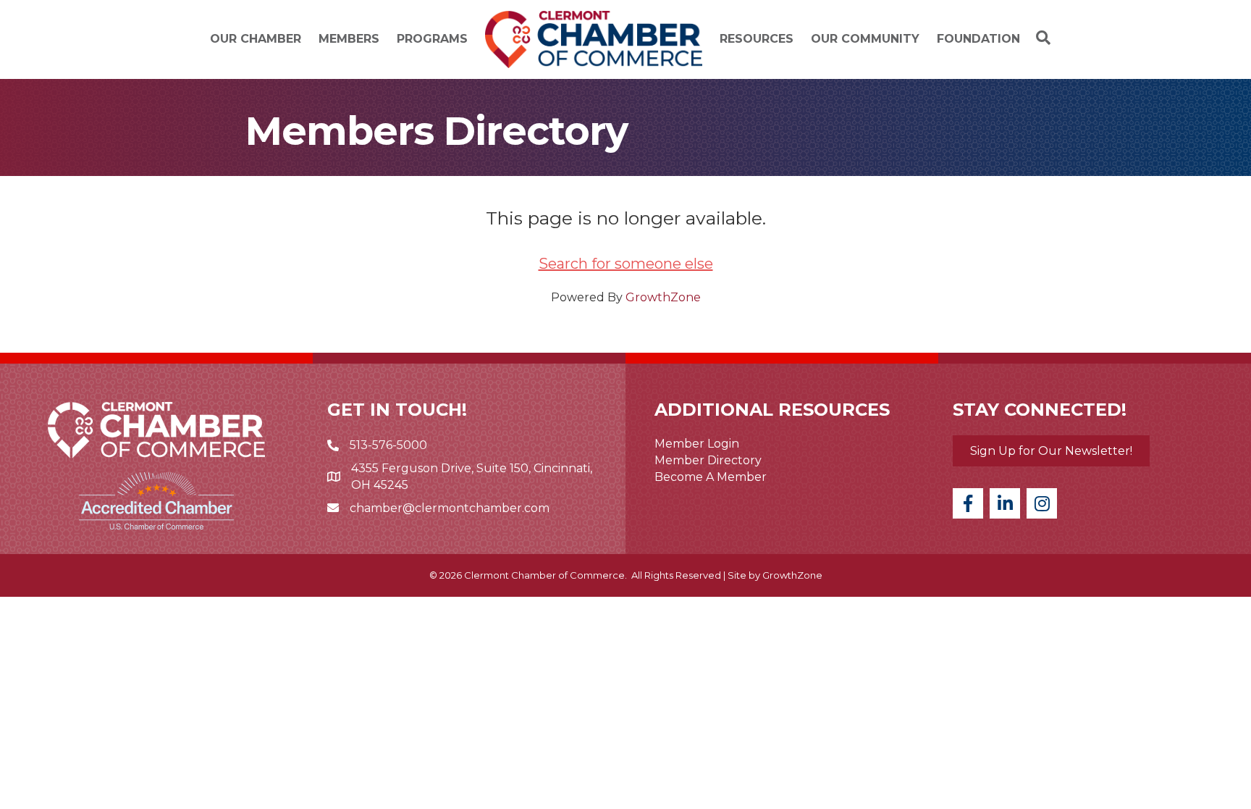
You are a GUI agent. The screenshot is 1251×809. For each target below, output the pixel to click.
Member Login (696, 443)
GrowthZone (663, 297)
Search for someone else (626, 263)
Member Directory (708, 460)
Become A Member (710, 477)
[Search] (1039, 37)
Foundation (978, 39)
